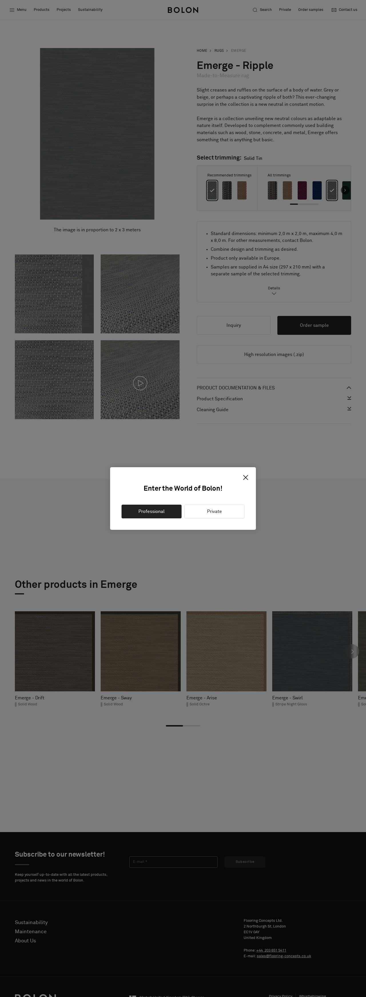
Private (214, 511)
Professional (151, 511)
